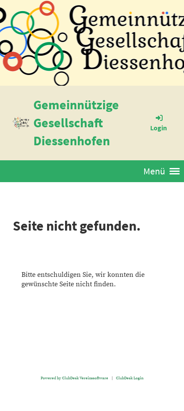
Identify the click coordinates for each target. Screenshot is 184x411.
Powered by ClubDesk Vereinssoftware (74, 378)
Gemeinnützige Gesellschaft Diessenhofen (76, 122)
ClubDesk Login (129, 378)
